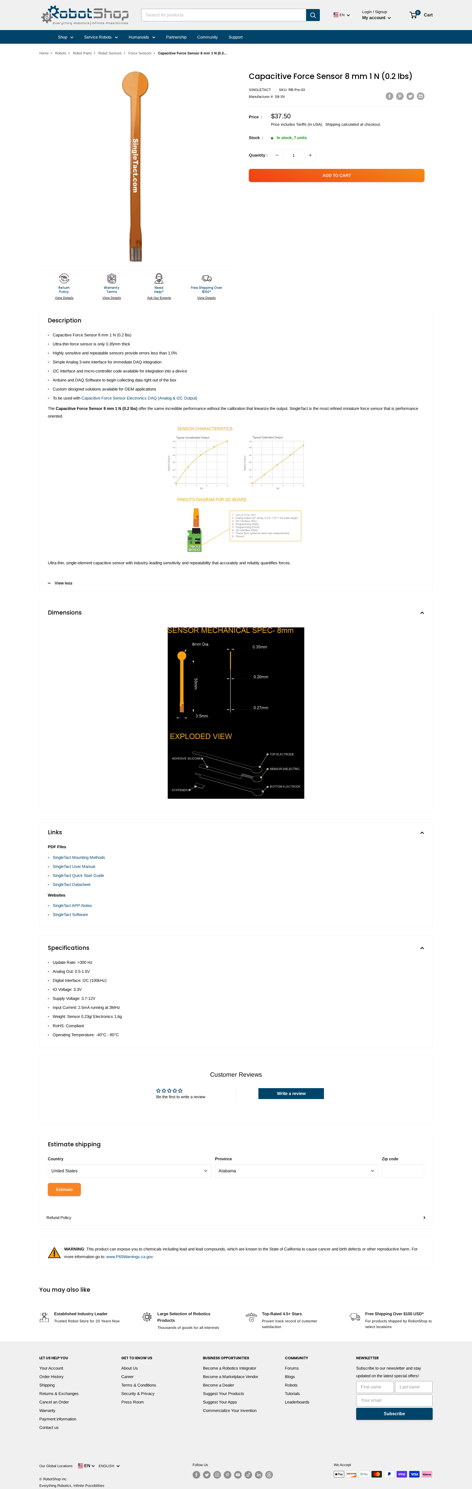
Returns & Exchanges (59, 1393)
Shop (63, 37)
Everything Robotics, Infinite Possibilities (71, 1486)
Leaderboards (297, 1402)
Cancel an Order (54, 1402)
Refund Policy (58, 1217)
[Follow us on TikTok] (248, 1475)
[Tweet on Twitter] (410, 96)
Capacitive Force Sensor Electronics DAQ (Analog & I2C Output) (139, 398)
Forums (292, 1368)
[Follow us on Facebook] (196, 1475)
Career (127, 1376)
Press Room (132, 1402)
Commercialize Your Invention (229, 1410)
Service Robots (98, 37)
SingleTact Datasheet (71, 884)
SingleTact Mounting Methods (79, 857)
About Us (129, 1368)
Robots (60, 53)
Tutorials (292, 1393)
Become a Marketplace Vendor (230, 1376)
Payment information (57, 1419)
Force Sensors (140, 53)
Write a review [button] (291, 1093)
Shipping (47, 1385)
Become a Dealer (218, 1385)
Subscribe (394, 1413)
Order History (51, 1376)
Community (207, 37)
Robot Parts (82, 53)
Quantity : (258, 155)
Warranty (47, 1410)
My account (374, 17)
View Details (64, 298)
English (107, 1466)
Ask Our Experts (159, 298)
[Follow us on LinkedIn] (258, 1475)
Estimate (64, 1189)
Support (236, 37)
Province (223, 1158)
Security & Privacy (138, 1393)
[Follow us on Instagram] (217, 1475)
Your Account (51, 1368)
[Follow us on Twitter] (207, 1475)
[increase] (310, 155)
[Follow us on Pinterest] (227, 1475)
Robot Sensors (110, 53)
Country (55, 1158)
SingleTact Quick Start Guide (78, 875)
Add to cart (337, 175)
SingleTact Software (70, 914)
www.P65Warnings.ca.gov (129, 1256)
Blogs (290, 1376)
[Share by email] (420, 96)
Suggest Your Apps (220, 1402)
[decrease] (277, 155)
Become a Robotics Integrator (229, 1368)
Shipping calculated (342, 124)
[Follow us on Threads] (269, 1475)
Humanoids (139, 37)
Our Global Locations (56, 1466)
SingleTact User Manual (74, 866)
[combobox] (223, 15)
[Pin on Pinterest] (400, 96)
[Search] (313, 15)
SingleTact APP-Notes (72, 905)
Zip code (390, 1158)
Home (44, 53)
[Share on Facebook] (389, 96)
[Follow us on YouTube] (238, 1475)
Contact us (49, 1427)
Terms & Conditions (138, 1385)
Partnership (176, 37)
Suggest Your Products (223, 1393)
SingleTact (260, 90)
